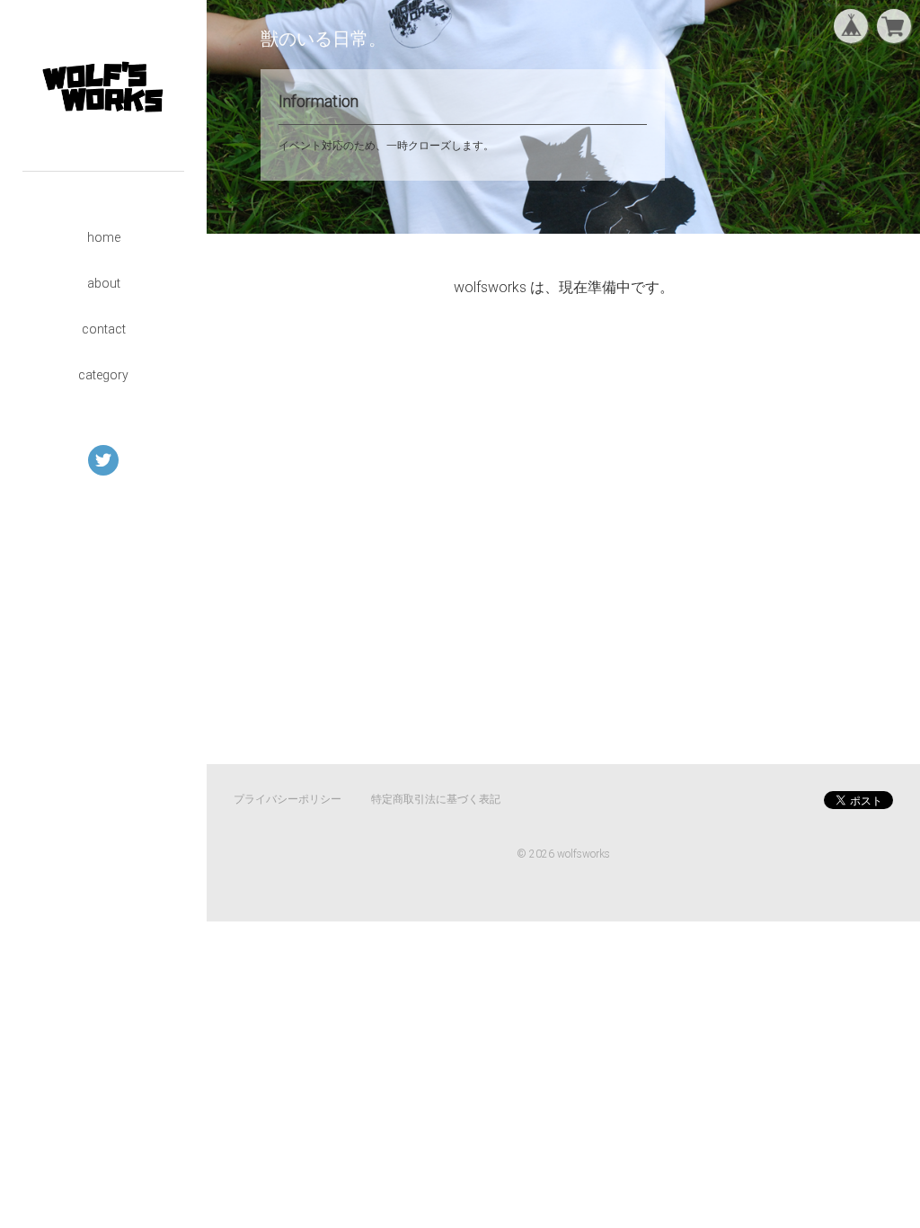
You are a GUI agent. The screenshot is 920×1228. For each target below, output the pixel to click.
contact (104, 329)
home (103, 237)
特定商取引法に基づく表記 (435, 799)
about (103, 283)
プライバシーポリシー (287, 799)
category (103, 375)
